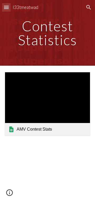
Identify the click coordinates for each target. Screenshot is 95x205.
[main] (47, 33)
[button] (6, 7)
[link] (47, 104)
